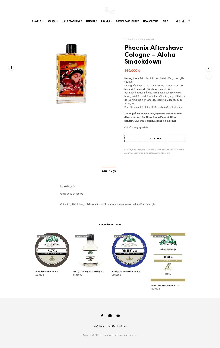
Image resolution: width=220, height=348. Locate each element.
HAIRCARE (91, 21)
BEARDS (51, 21)
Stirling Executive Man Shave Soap (126, 271)
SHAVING (36, 21)
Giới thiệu (99, 326)
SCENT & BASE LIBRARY (127, 21)
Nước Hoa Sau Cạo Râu (165, 150)
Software (150, 39)
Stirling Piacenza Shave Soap (47, 271)
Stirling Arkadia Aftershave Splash (165, 285)
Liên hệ (122, 326)
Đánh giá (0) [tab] (109, 171)
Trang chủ (128, 39)
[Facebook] (11, 67)
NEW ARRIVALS (150, 21)
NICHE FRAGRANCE (72, 21)
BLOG (165, 21)
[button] (178, 21)
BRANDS (105, 21)
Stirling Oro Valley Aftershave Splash (88, 271)
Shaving (139, 39)
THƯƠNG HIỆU (164, 153)
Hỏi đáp (111, 326)
